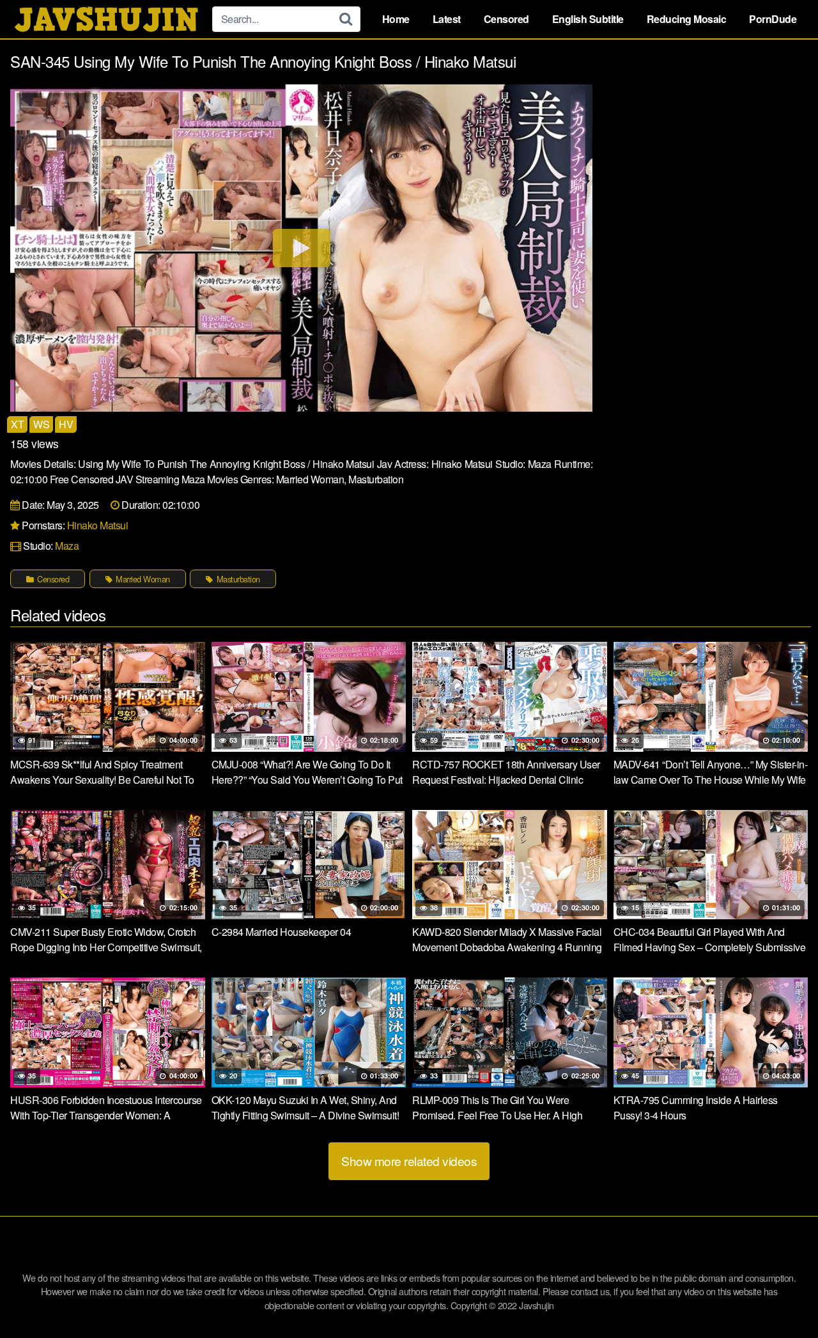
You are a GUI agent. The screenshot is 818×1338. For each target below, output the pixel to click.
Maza (67, 545)
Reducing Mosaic (687, 19)
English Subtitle (588, 19)
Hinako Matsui (97, 525)
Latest (447, 19)
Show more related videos (409, 1160)
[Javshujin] (106, 19)
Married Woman (142, 579)
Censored (506, 19)
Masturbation (237, 579)
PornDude (772, 19)
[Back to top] (783, 1297)
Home (396, 19)
